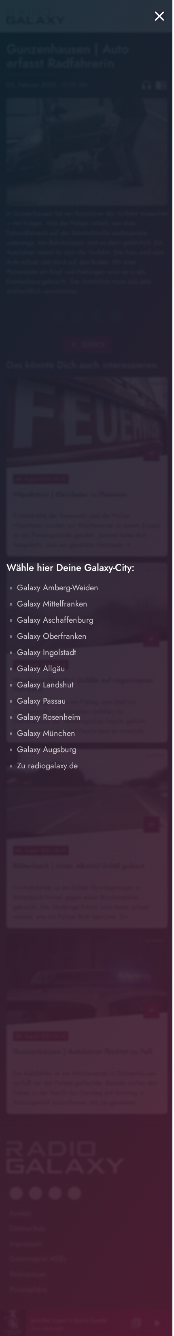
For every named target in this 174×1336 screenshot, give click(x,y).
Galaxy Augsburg (46, 749)
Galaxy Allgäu (41, 668)
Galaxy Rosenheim (49, 717)
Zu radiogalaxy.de (47, 766)
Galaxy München (46, 733)
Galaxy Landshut (45, 685)
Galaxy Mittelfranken (52, 604)
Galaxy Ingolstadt (46, 652)
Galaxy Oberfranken (52, 636)
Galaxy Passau (41, 701)
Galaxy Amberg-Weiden (57, 588)
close (159, 16)
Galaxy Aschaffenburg (55, 620)
